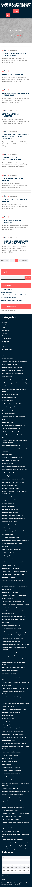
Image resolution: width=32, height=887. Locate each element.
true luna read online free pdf (10, 819)
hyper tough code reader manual (11, 828)
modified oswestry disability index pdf (13, 531)
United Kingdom (6, 338)
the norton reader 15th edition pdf (12, 697)
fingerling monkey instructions (11, 773)
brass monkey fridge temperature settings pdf (15, 791)
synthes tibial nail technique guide (12, 543)
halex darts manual (7, 454)
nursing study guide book (9, 485)
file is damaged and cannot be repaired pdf (14, 379)
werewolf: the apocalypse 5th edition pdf (14, 849)
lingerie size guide (6, 292)
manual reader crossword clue (10, 568)
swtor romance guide (8, 376)
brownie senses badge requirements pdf (13, 616)
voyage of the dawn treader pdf (11, 801)
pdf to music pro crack (8, 528)
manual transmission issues (10, 512)
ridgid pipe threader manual (10, 755)
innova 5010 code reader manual (11, 780)
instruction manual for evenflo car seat (13, 518)
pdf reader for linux (7, 715)
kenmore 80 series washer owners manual (14, 524)
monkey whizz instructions (9, 559)
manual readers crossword (10, 115)
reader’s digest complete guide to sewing (14, 595)
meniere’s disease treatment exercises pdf (14, 469)
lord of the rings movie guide (10, 407)
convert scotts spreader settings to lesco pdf (15, 688)
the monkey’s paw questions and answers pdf (15, 571)
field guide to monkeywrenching (11, 770)
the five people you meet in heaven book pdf (15, 383)
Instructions (5, 330)
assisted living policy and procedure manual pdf (15, 540)
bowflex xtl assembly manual (10, 831)
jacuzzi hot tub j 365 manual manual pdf (13, 479)
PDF (3, 335)
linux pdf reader (6, 764)
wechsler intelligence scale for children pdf (13, 295)
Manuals (4, 333)
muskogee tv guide (7, 422)
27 (16, 870)
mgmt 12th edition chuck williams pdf (12, 370)
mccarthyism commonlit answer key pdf (13, 807)
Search (5, 272)
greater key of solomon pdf (10, 670)
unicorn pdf (5, 419)
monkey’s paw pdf (7, 758)
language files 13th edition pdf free (12, 794)
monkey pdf (5, 622)
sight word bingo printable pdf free (12, 403)
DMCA (4, 346)
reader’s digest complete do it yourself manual (15, 242)
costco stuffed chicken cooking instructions (14, 635)
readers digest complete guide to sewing (14, 632)
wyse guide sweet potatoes (10, 500)
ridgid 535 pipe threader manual (11, 628)
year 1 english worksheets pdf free (12, 797)
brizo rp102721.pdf (7, 400)
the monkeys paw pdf (8, 706)
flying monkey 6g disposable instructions (14, 743)
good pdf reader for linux (9, 761)
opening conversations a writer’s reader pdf (15, 586)
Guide (3, 327)
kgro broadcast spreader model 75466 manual (15, 644)
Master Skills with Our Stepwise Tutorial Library (16, 5)
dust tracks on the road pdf (10, 394)
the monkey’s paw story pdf (10, 788)
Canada (4, 325)
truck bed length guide (8, 552)
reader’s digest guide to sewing (11, 767)
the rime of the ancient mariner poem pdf (14, 416)
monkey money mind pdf (9, 673)
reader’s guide (6, 555)
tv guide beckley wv (6, 289)
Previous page (4, 260)
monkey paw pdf (7, 589)
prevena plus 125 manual (9, 577)
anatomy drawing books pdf (10, 509)
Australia (4, 322)
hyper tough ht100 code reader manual (14, 54)
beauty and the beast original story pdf (13, 425)
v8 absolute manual (7, 598)
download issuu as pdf (8, 413)
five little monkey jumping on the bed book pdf (15, 682)
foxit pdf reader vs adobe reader (11, 641)
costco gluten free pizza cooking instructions (15, 846)
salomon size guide (7, 497)
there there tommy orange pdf (11, 428)
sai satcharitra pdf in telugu (9, 297)
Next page (24, 260)
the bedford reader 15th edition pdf (12, 839)
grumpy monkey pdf (8, 718)
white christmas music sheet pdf (11, 445)
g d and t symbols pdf (8, 410)
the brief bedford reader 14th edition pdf (14, 737)
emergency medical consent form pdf (12, 515)
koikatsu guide (6, 725)
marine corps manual (13, 74)
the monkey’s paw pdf (8, 565)
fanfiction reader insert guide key (11, 728)
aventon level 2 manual (8, 506)
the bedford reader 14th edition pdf (12, 562)
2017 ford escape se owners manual (12, 386)
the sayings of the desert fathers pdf (12, 731)
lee (5, 50)
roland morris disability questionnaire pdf (14, 431)
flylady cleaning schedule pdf (10, 537)
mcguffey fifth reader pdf (9, 608)
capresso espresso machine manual (12, 457)
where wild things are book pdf (11, 712)
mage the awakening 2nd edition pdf (11, 300)
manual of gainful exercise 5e (10, 476)
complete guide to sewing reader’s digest (14, 709)
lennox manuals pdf (7, 534)
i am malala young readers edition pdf (13, 601)
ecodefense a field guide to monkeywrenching (15, 842)
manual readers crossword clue (11, 625)
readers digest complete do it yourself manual (15, 604)
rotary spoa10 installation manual (13, 158)
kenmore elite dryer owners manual (12, 659)
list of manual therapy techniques (11, 816)
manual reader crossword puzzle (11, 592)
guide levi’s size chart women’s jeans (12, 373)
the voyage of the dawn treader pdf (12, 638)
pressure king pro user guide (10, 460)
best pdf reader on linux (9, 721)
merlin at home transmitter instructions (13, 466)
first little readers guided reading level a (13, 574)
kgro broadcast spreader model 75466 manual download (15, 137)
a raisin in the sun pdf (8, 503)
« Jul (3, 879)
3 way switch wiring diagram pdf (11, 549)
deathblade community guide (10, 488)
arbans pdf (5, 546)
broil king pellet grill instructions (11, 473)
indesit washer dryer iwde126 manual (13, 482)
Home (12, 35)
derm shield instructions (9, 397)
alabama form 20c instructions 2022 (12, 804)
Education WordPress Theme (10, 883)
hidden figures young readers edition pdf (14, 619)
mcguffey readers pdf (8, 685)
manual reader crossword (9, 652)
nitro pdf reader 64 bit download (11, 777)
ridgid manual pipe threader (11, 221)
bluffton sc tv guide (7, 463)
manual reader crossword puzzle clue (13, 734)
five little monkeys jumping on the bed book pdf (16, 703)
